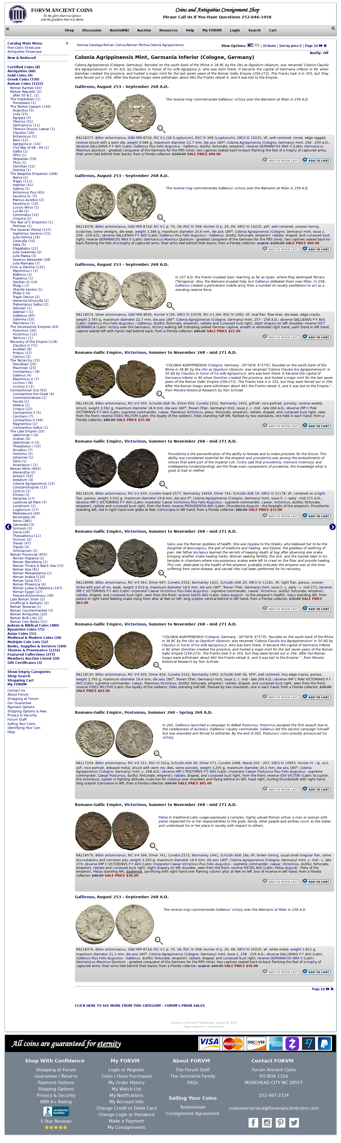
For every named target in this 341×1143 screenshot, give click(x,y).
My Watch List (126, 1089)
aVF (266, 226)
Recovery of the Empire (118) (34, 342)
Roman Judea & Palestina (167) (37, 588)
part (200, 462)
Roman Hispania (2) (28, 558)
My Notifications (126, 1095)
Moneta (179, 390)
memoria (290, 462)
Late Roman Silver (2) (27, 599)
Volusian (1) (22, 308)
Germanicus (313, 146)
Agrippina (235, 373)
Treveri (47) (22, 543)
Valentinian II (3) (26, 442)
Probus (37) (22, 353)
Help (190, 30)
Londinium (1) (24, 506)
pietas (163, 821)
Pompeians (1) (24, 103)
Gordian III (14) (25, 282)
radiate (277, 235)
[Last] (325, 46)
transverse (105, 783)
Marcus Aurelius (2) (28, 200)
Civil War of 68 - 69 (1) (31, 148)
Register (135, 1069)
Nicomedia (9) (24, 517)
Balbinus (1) (22, 274)
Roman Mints (137, 45)
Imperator (153, 502)
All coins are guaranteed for (66, 1043)
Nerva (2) (20, 177)
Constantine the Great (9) (33, 394)
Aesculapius (196, 548)
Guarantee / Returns (56, 1076)
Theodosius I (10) (27, 446)
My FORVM (212, 30)
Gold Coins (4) (20, 75)
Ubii (204, 369)
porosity (290, 403)
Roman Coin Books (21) (28, 622)
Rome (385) (22, 521)
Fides (198, 416)
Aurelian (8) (22, 349)
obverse (82, 146)
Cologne (269, 143)
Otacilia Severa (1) (27, 289)
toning (313, 226)
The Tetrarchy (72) (25, 360)
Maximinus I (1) (25, 271)
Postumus (134, 712)
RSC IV (200, 138)
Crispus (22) (23, 409)
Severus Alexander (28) (32, 260)
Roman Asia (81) (26, 569)
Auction (144, 30)
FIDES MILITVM (126, 416)
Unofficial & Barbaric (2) (29, 603)
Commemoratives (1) (30, 398)
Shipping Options (56, 1089)
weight (132, 143)
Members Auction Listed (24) (33, 658)
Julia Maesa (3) (24, 256)
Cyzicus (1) (22, 491)
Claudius (188, 373)
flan (262, 314)
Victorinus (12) (25, 334)
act (314, 285)
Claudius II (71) (25, 345)
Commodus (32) (26, 215)
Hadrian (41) (23, 185)
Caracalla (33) (24, 241)
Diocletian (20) (24, 364)
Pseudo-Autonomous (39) (33, 595)
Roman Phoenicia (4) (29, 584)
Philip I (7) (21, 286)
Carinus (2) (22, 357)
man (298, 817)
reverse (179, 99)
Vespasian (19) (24, 159)
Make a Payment (126, 1121)
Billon (99, 138)
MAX (285, 146)
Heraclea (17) (24, 498)
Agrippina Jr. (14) (26, 144)
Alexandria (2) (24, 472)
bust (326, 235)
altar (155, 599)
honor (204, 373)
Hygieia (253, 544)
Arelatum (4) (23, 480)
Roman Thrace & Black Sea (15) (38, 566)
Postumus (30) (24, 330)
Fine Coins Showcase (24, 46)
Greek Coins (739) (23, 79)
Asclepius (200, 552)
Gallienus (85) (24, 316)
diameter (178, 143)
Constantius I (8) (26, 372)
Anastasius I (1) (25, 465)
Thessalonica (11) (27, 536)
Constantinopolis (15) (30, 487)
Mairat (247, 763)
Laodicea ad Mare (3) (30, 502)
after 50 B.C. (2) (26, 95)
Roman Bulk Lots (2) (26, 618)
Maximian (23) (24, 368)
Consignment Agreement (192, 1113)
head (252, 779)
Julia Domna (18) (26, 237)
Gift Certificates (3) (24, 663)
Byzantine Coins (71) (25, 629)
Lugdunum (183, 138)
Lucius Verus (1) (26, 207)
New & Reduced (21, 58)
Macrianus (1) (24, 323)
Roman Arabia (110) (29, 577)
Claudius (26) (23, 133)
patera (81, 599)
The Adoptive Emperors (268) (34, 174)
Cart (273, 30)
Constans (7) (23, 416)
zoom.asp (15, 736)
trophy (291, 150)
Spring (186, 712)
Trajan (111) (22, 181)
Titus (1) (19, 163)
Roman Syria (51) (27, 581)
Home (81, 45)
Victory (157, 327)
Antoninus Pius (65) (28, 192)
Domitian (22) (24, 166)
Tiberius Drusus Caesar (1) (34, 129)
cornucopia (166, 510)
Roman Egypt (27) (27, 592)
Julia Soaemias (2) (27, 252)
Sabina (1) (21, 189)
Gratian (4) (21, 439)
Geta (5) (19, 245)
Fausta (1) (21, 401)
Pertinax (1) (22, 226)
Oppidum (220, 369)
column (215, 871)
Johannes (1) (23, 457)
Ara (296, 369)
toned (298, 138)
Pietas (163, 817)
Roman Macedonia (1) (30, 562)
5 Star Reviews (56, 1121)
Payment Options (21, 707)
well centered (280, 138)
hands (120, 331)
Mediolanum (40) (26, 513)
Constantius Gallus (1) (30, 428)
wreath (245, 327)
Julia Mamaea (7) (26, 263)
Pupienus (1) (23, 278)
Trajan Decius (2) (26, 297)
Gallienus (84, 87)
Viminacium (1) (25, 551)
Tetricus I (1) (23, 338)
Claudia (287, 369)
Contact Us (16, 690)
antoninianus (115, 138)
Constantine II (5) (27, 413)
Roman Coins (113, 45)
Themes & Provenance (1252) (33, 650)
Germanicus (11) (26, 125)
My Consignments (126, 1127)
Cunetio (202, 403)
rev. (109, 587)
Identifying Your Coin (23, 728)
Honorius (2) (23, 454)
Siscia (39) (21, 532)
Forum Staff (16, 719)
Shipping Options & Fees (27, 711)
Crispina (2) (22, 218)
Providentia (177, 454)
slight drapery (265, 323)
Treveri (193, 408)
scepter (198, 599)
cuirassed (314, 235)
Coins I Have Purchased (127, 1076)
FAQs (11, 732)
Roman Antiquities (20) (28, 614)
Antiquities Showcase (24, 52)
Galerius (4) (22, 375)
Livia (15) (20, 114)
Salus (171, 544)
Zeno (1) (20, 461)
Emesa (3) (21, 495)
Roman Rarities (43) (26, 88)
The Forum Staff (193, 1069)
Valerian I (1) (23, 312)
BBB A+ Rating (56, 1101)
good (172, 470)
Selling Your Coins (21, 724)
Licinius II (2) (23, 386)
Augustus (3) (23, 110)
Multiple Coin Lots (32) (27, 642)
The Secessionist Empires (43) (34, 327)
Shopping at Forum (23, 699)
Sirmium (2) (22, 528)
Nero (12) (20, 140)
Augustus (172, 146)
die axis (210, 143)
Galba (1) (20, 151)
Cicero (242, 462)
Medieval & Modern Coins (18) (34, 638)
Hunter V (161, 314)
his (216, 373)
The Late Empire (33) (27, 431)
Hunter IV (211, 226)
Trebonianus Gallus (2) (30, 304)
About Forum (18, 694)
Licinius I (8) (23, 383)
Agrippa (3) (22, 118)
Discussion (92, 30)
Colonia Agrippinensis (167, 45)
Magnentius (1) (25, 424)
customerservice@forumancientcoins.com (274, 1108)
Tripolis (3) (21, 547)
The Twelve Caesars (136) (30, 107)
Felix (160, 146)
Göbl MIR (135, 138)
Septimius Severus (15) (32, 233)
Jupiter (322, 775)
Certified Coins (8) (23, 67)
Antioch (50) (23, 476)
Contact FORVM (272, 1061)
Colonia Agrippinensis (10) (34, 484)
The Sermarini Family (192, 1076)
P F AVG (115, 146)
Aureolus (201, 729)
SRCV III (243, 138)
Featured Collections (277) (31, 654)
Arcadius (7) (23, 450)
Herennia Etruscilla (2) (31, 301)
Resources (168, 30)
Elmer (182, 403)
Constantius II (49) (28, 420)
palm (296, 327)
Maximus (83, 150)
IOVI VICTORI (290, 775)
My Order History (126, 1082)
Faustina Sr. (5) (25, 196)
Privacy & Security (22, 715)
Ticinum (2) (22, 540)
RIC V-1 (159, 138)
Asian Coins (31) (21, 634)
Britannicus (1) (25, 136)
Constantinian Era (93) (28, 390)
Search (254, 30)
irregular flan (309, 855)
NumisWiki (119, 30)
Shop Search (18, 676)
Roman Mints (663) (25, 469)
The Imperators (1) (25, 99)
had (244, 569)
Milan (285, 99)
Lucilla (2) (21, 211)
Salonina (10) (23, 319)
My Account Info (126, 1101)
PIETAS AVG (253, 868)
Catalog (95, 45)
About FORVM (191, 1061)
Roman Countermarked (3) (31, 610)
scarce (263, 243)
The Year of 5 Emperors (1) (31, 222)
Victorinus (135, 352)
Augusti (252, 506)
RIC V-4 (133, 403)
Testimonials (193, 1107)
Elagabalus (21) (25, 248)
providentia (262, 458)
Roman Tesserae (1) (25, 607)
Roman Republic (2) (26, 92)
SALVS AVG (199, 595)
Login (235, 30)
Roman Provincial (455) (28, 554)
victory (239, 99)
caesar (163, 412)
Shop (69, 30)
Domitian (220, 378)
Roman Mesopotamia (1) (32, 573)
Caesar (167, 502)
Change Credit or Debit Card (126, 1108)
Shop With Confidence (54, 1061)
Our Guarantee (19, 703)
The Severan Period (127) (30, 230)
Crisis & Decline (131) (27, 267)
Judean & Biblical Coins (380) (33, 625)
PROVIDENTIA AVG (199, 506)
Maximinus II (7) (26, 379)
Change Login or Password (126, 1114)
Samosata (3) (23, 525)
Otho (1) (19, 155)
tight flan (288, 582)
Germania (173, 378)
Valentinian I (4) (25, 435)
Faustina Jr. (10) (25, 204)
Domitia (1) (22, 170)
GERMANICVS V (275, 146)
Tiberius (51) (23, 121)
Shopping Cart (20, 680)
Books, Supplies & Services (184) (36, 646)
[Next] (321, 46)
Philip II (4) (21, 293)
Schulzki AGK (159, 403)
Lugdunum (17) (26, 510)
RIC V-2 (133, 493)
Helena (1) (21, 405)
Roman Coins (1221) (25, 84)
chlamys (174, 779)
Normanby (228, 403)
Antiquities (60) (21, 71)
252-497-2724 (274, 1095)
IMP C (304, 408)
